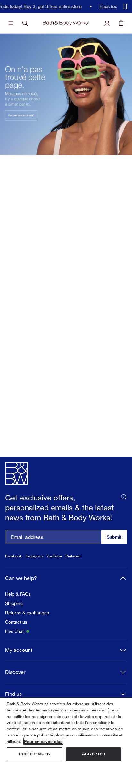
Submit (114, 537)
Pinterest (73, 556)
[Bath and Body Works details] (123, 496)
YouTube (54, 556)
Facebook (13, 556)
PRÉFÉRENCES (34, 753)
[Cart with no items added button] (121, 23)
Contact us (16, 622)
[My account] (107, 23)
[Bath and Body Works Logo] (66, 23)
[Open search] (25, 23)
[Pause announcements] (125, 6)
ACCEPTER (93, 753)
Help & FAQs (18, 594)
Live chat (14, 631)
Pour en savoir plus (43, 741)
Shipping (14, 603)
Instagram (34, 556)
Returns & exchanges (27, 612)
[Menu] (11, 23)
